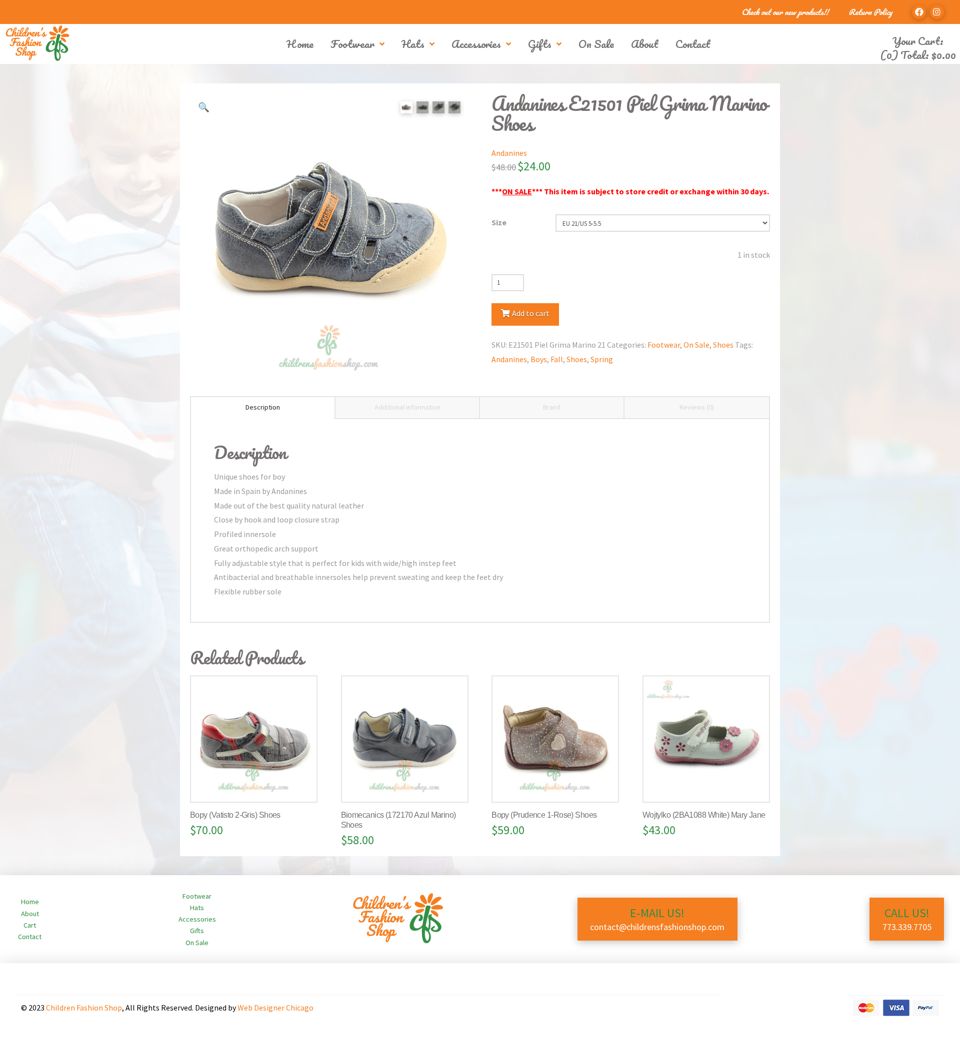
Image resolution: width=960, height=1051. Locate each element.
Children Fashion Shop (84, 1008)
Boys (538, 359)
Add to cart (531, 313)
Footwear (664, 345)
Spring (601, 359)
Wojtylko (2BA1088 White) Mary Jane (704, 815)
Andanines (509, 153)
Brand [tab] (551, 407)
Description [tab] (263, 407)
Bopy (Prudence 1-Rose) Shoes (544, 815)
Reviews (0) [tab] (697, 407)
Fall (556, 359)
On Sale (697, 345)
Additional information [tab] (407, 407)
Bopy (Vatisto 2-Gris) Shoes (235, 815)
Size (499, 222)
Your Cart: (918, 40)
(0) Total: (918, 54)
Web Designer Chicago (276, 1008)
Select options (258, 784)
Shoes (723, 345)
